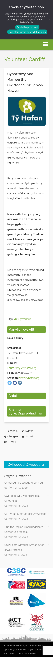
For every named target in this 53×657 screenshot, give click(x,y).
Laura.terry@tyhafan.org (21, 368)
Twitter (28, 431)
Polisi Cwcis (26, 22)
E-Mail (11, 442)
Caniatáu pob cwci (27, 27)
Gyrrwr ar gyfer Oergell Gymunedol (25, 513)
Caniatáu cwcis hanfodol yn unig (27, 32)
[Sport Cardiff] (16, 607)
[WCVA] (16, 588)
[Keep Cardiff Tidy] (16, 630)
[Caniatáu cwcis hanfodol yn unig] (49, 19)
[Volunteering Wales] (36, 574)
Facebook (12, 431)
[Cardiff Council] (36, 630)
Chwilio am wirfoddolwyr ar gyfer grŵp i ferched (24, 547)
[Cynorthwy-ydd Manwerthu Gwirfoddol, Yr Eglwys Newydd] (27, 111)
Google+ (13, 436)
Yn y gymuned (22, 319)
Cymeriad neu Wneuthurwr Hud (23, 482)
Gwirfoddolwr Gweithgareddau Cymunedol (22, 498)
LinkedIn (29, 436)
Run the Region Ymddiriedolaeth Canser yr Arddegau (23, 529)
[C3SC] (16, 575)
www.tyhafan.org (29, 378)
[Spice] (36, 609)
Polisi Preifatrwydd (27, 653)
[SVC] (36, 588)
